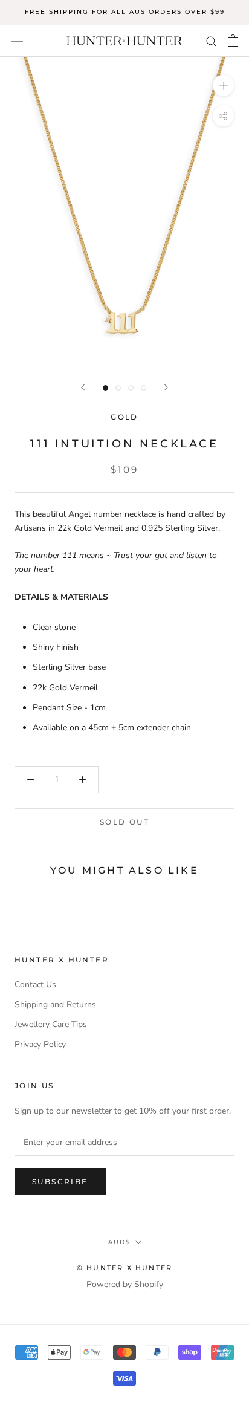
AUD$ (119, 1242)
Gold (124, 416)
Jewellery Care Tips (51, 1024)
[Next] (166, 387)
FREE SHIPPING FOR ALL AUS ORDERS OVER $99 (125, 12)
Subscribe (60, 1181)
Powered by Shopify (124, 1284)
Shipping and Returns (55, 1004)
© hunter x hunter (124, 1267)
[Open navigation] (17, 40)
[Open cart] (233, 40)
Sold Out (124, 821)
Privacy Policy (40, 1044)
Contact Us (35, 984)
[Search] (211, 41)
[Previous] (83, 387)
